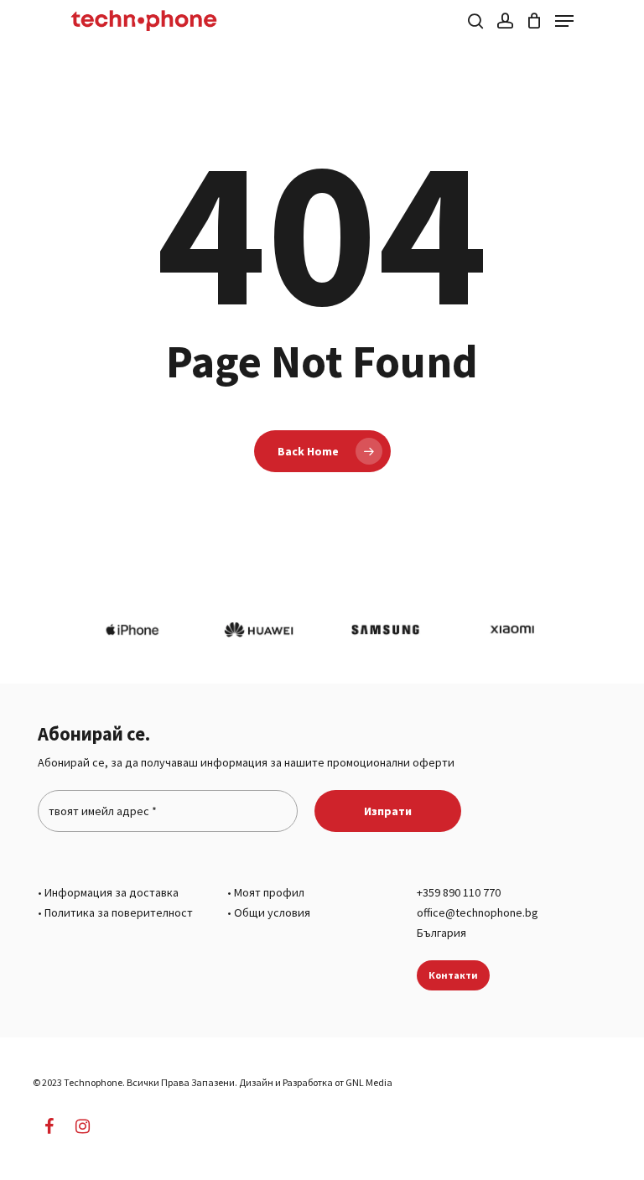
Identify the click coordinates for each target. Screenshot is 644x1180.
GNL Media (368, 1082)
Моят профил (269, 892)
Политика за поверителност (118, 912)
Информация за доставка (111, 892)
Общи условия (272, 912)
